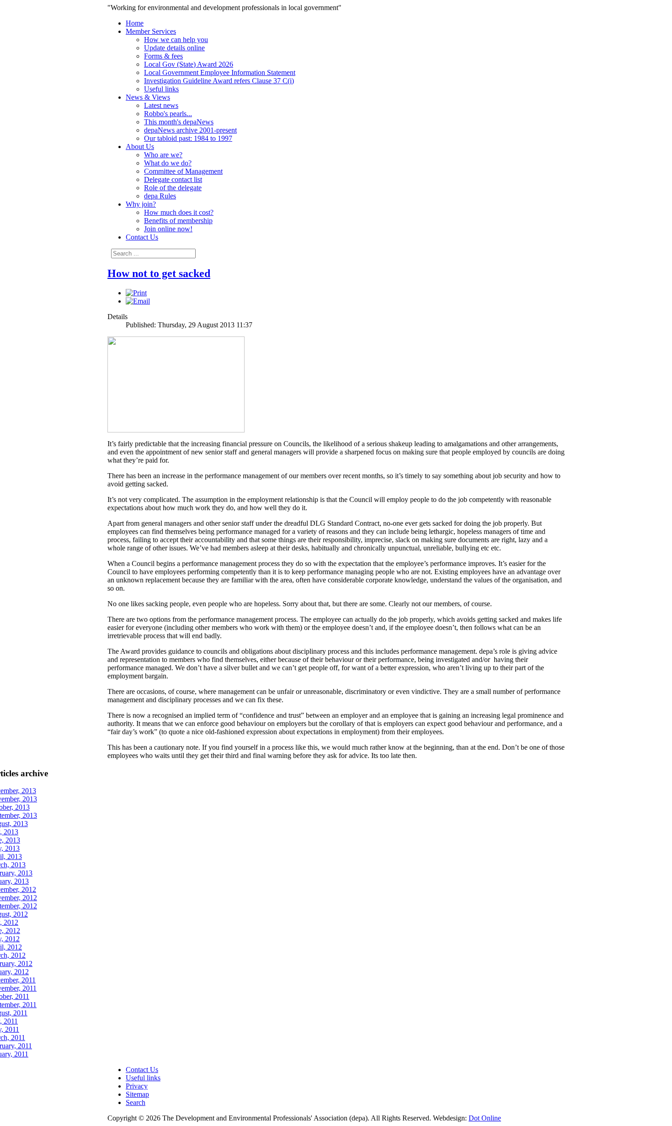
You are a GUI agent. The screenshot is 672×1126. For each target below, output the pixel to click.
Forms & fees (163, 56)
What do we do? (168, 163)
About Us (140, 146)
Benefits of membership (178, 220)
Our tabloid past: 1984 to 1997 (188, 138)
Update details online (174, 48)
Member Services (151, 31)
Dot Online (485, 1118)
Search (135, 1102)
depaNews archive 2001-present (190, 130)
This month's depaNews (178, 122)
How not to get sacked (158, 273)
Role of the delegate (173, 188)
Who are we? (163, 155)
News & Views (148, 97)
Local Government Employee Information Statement (219, 72)
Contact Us (142, 237)
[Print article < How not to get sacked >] (136, 293)
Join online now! (168, 229)
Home (135, 23)
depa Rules (160, 196)
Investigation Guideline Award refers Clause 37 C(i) (219, 81)
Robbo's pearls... (168, 113)
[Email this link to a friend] (138, 301)
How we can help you (176, 39)
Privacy (137, 1086)
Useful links (161, 89)
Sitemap (137, 1094)
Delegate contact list (173, 179)
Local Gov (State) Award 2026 (188, 64)
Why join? (141, 204)
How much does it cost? (178, 212)
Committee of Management (183, 171)
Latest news (161, 105)
